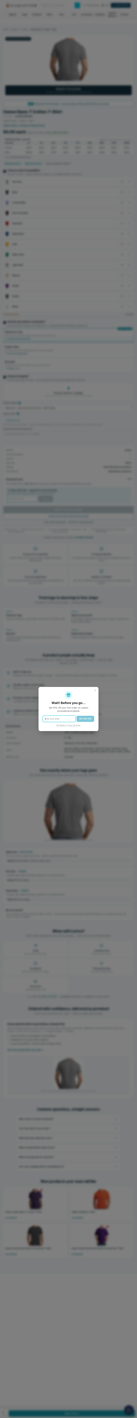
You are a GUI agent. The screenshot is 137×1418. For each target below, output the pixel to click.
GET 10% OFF (85, 719)
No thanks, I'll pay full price (68, 725)
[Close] (95, 690)
